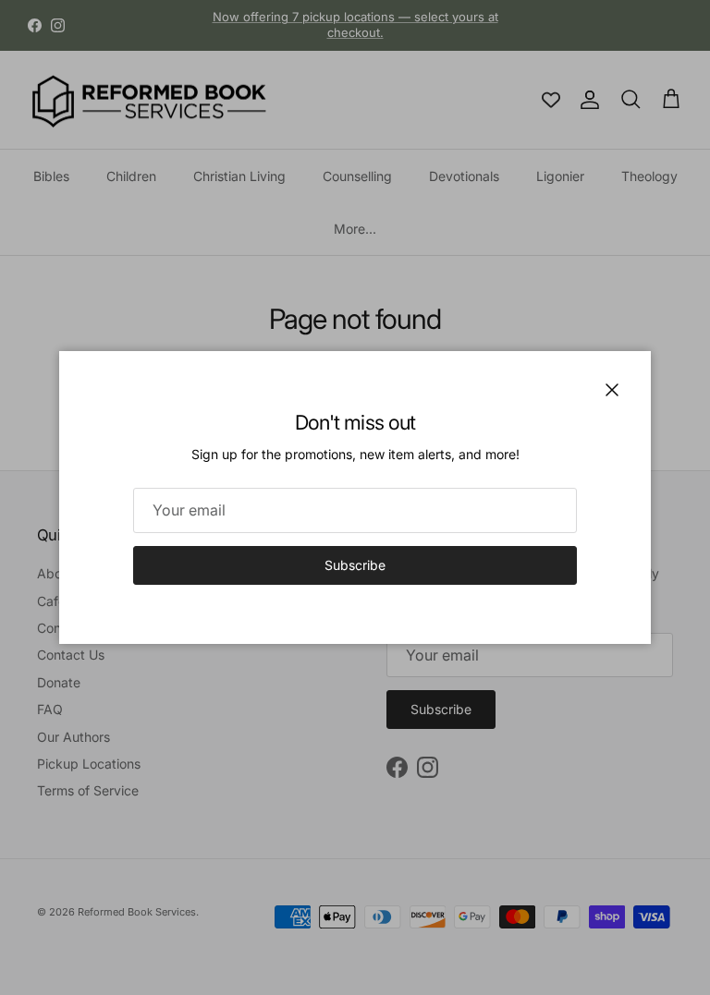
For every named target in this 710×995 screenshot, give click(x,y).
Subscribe (355, 565)
